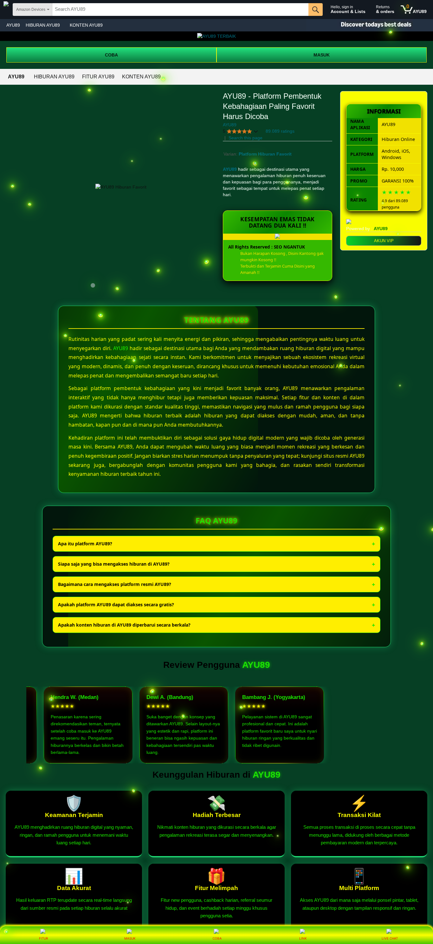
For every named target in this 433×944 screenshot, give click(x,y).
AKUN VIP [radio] (384, 240)
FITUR (43, 938)
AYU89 (13, 25)
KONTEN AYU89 (86, 25)
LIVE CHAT (390, 938)
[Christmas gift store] (369, 25)
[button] (240, 131)
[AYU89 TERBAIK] (216, 36)
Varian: (231, 153)
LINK (303, 938)
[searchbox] (180, 9)
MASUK (321, 54)
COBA (111, 54)
